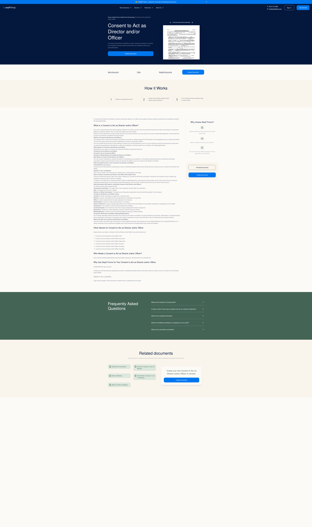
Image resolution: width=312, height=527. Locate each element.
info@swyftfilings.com (275, 9)
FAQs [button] (139, 72)
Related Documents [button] (165, 72)
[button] (181, 42)
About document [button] (113, 72)
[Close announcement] (206, 1)
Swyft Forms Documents (127, 17)
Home (109, 17)
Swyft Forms (116, 17)
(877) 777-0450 (273, 6)
